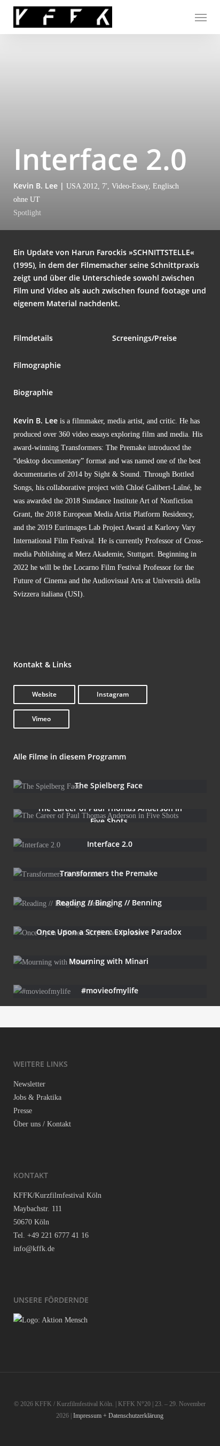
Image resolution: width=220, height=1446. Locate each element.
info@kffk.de (33, 1249)
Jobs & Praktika (37, 1097)
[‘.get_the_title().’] (110, 786)
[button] (201, 17)
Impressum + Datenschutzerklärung (118, 1415)
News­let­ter (29, 1084)
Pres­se (22, 1111)
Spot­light (27, 213)
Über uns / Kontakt (42, 1124)
